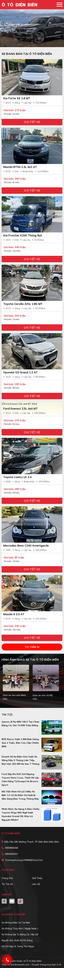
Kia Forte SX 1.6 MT (16, 98)
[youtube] (12, 901)
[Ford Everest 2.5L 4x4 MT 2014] (32, 404)
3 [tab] (35, 42)
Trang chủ (7, 878)
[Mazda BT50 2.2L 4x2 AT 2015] (32, 146)
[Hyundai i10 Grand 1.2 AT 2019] (32, 351)
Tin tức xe (7, 884)
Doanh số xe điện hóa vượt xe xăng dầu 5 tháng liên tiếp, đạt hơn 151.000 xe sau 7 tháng (20, 760)
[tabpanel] (32, 28)
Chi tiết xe (32, 122)
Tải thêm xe (32, 646)
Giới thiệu (37, 878)
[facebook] (5, 901)
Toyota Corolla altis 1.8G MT (23, 304)
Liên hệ (36, 884)
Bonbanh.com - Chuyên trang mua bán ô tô (38, 964)
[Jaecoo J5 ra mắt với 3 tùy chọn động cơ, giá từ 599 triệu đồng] (52, 727)
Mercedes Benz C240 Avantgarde (26, 545)
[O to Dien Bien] (20, 4)
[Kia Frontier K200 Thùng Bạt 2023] (32, 214)
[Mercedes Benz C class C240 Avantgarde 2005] (32, 524)
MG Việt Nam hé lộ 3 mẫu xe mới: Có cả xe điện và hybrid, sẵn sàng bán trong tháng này (20, 795)
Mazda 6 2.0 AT (13, 614)
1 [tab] (28, 42)
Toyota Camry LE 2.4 (17, 477)
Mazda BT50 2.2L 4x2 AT (20, 167)
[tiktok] (19, 901)
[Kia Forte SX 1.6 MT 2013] (32, 77)
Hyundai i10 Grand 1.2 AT (20, 372)
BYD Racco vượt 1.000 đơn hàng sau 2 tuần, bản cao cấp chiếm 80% (20, 743)
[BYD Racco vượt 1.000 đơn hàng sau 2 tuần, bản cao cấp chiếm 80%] (52, 744)
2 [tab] (32, 42)
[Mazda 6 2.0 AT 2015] (32, 593)
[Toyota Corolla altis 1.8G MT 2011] (32, 283)
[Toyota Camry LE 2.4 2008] (32, 456)
